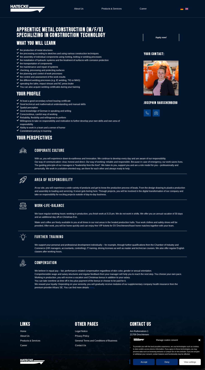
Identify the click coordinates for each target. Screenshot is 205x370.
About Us (78, 9)
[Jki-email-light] (156, 112)
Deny (167, 362)
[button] (199, 340)
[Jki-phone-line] (147, 112)
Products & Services (112, 9)
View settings (190, 362)
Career (143, 9)
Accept (144, 362)
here (91, 287)
